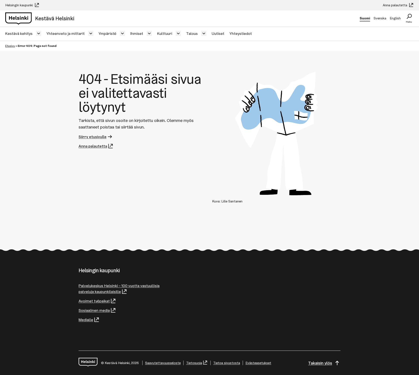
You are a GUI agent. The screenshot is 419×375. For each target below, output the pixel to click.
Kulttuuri (164, 33)
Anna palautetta (395, 5)
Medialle (86, 319)
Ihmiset (136, 33)
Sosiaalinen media (94, 310)
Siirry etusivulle (92, 136)
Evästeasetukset (258, 363)
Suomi (365, 18)
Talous (192, 33)
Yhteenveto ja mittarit (65, 33)
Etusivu (10, 46)
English (395, 18)
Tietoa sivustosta (226, 363)
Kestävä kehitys (19, 33)
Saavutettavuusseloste (163, 363)
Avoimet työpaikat (94, 300)
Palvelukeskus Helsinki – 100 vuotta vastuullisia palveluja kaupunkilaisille (119, 288)
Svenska (380, 18)
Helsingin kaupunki (19, 5)
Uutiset (218, 33)
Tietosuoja (194, 363)
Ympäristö (107, 33)
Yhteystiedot (241, 33)
